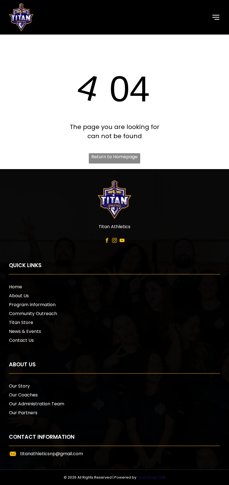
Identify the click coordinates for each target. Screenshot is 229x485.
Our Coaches (23, 395)
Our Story (19, 386)
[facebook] (107, 241)
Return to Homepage (114, 156)
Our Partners (23, 413)
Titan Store (21, 322)
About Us (19, 296)
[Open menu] (216, 17)
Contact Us (21, 340)
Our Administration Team (36, 404)
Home (15, 287)
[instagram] (114, 241)
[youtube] (122, 241)
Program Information (32, 304)
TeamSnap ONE (151, 477)
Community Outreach (33, 313)
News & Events (25, 331)
